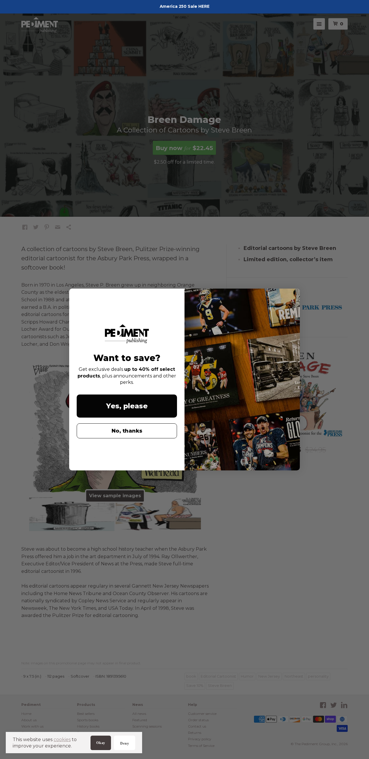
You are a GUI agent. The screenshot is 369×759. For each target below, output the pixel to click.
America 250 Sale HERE (185, 6)
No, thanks (127, 431)
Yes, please (127, 406)
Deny (124, 743)
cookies (62, 739)
